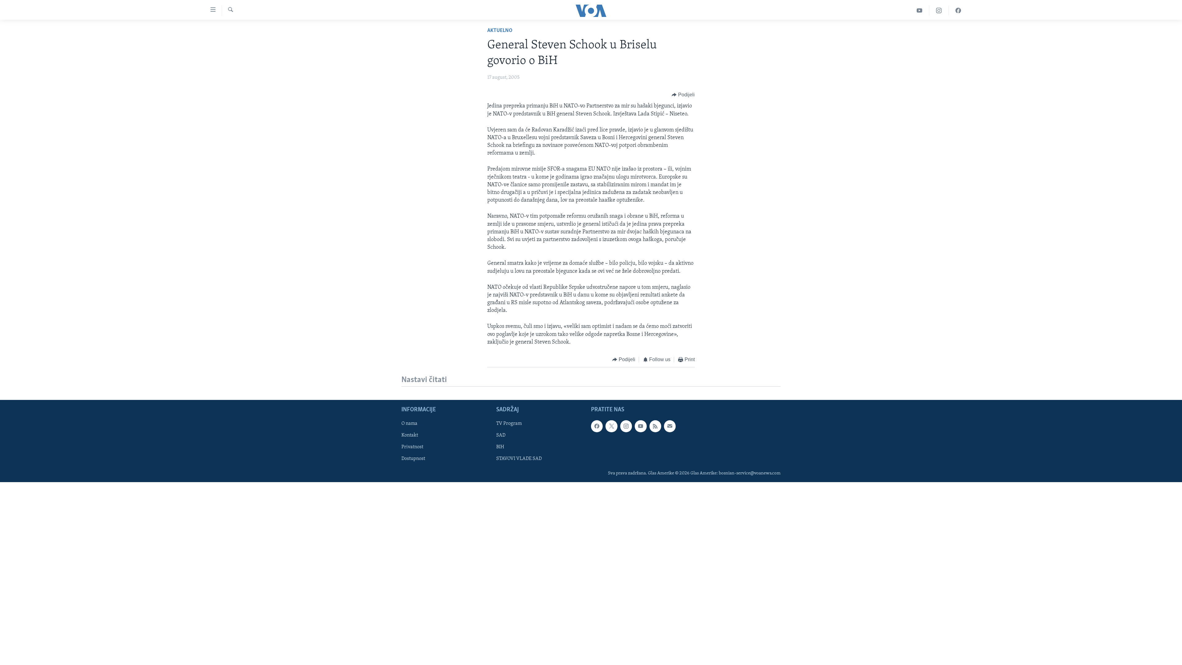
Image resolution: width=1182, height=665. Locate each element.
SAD (500, 435)
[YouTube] (919, 10)
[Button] (683, 95)
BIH (500, 447)
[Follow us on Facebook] (597, 426)
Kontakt (409, 435)
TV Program (509, 423)
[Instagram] (939, 10)
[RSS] (655, 426)
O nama (409, 423)
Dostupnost (413, 459)
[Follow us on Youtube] (640, 426)
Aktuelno (500, 31)
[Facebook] (958, 10)
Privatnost (412, 447)
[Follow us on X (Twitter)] (611, 426)
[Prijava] (670, 426)
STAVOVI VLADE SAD (519, 459)
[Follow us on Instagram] (626, 426)
